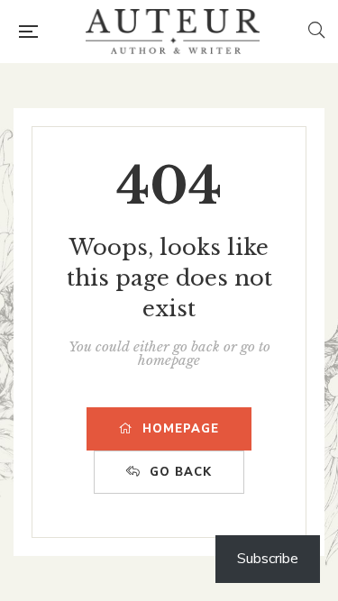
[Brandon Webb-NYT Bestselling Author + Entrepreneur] (172, 31)
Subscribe (267, 559)
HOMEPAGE (180, 429)
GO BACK (181, 472)
